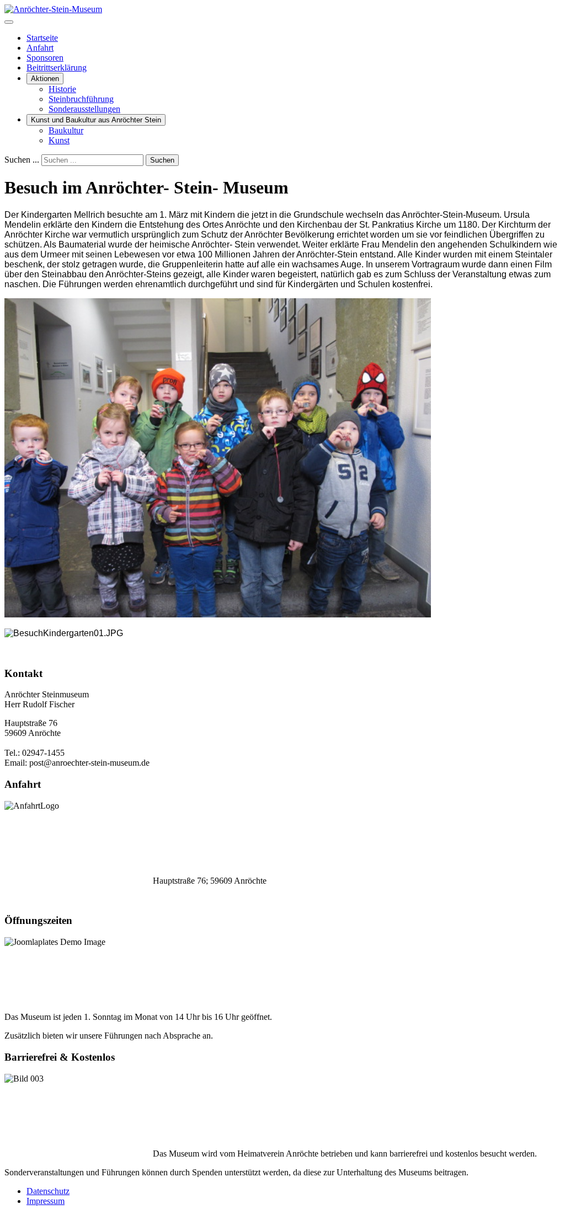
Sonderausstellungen (84, 109)
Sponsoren (44, 57)
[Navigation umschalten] (8, 22)
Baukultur (66, 130)
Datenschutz (48, 1191)
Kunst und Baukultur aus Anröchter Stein (96, 120)
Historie (62, 89)
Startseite (42, 37)
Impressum (45, 1201)
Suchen (162, 160)
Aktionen (45, 78)
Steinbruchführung (81, 99)
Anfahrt (40, 47)
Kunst (59, 140)
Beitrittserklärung (56, 67)
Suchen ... (21, 159)
